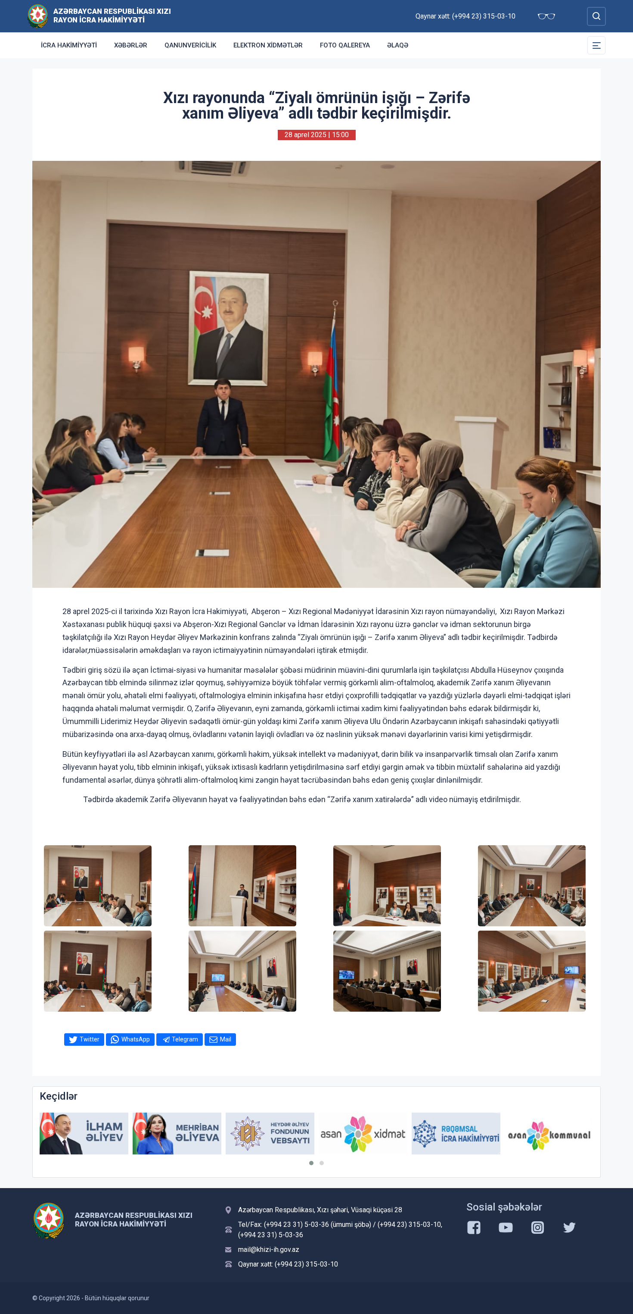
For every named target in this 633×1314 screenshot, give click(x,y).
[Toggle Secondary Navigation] (596, 45)
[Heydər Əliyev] (553, 1133)
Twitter (89, 1039)
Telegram (185, 1039)
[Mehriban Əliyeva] (88, 1133)
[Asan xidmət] (274, 1133)
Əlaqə (397, 45)
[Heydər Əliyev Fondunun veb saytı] (181, 1133)
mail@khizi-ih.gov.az (268, 1249)
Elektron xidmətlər (268, 45)
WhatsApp (135, 1039)
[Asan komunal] (460, 1133)
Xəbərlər (130, 45)
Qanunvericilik (190, 45)
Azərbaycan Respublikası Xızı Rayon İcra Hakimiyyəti (112, 15)
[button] (311, 1163)
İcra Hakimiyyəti (69, 45)
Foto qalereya (345, 45)
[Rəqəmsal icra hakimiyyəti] (367, 1133)
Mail (225, 1039)
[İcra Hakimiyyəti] (37, 16)
